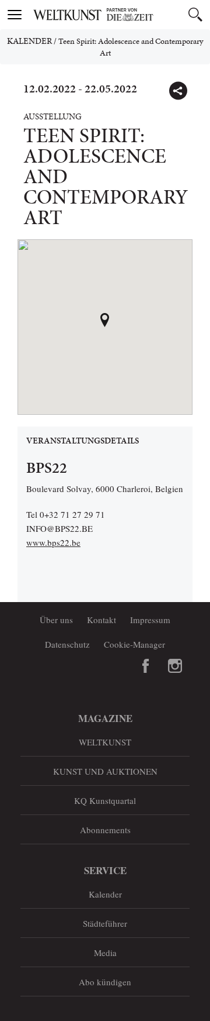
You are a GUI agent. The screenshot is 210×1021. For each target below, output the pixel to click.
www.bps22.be (53, 542)
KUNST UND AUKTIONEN (105, 771)
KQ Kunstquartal (105, 800)
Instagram (175, 665)
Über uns (56, 619)
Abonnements (105, 830)
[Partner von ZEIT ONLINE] (119, 14)
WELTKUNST (105, 742)
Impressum (150, 619)
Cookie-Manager (134, 644)
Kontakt (101, 619)
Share (177, 90)
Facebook (145, 665)
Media (105, 952)
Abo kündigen (105, 982)
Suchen (195, 14)
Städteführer (105, 923)
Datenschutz (67, 644)
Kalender (29, 41)
